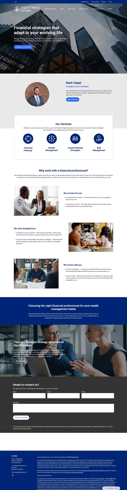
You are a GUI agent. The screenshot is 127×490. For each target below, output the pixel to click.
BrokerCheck (75, 457)
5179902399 (19, 460)
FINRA (111, 478)
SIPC (114, 478)
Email (49, 392)
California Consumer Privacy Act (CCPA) (93, 470)
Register (103, 1)
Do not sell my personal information (73, 472)
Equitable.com (85, 1)
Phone (83, 392)
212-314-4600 (99, 478)
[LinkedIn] (15, 1)
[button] (50, 8)
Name (15, 392)
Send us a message (21, 417)
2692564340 (18, 459)
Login (110, 1)
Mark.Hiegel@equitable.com (19, 472)
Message (16, 402)
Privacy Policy (95, 1)
